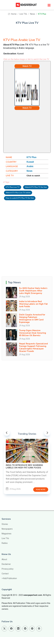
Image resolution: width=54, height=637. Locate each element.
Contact (5, 574)
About (4, 559)
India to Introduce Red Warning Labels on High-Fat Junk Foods (33, 304)
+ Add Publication (9, 578)
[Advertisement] (34, 131)
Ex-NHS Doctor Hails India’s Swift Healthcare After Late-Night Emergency (33, 291)
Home (13, 14)
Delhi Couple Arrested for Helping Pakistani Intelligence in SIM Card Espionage (32, 318)
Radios (5, 543)
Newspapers (7, 529)
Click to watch (33, 175)
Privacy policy (7, 569)
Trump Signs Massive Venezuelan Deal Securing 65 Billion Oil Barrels (32, 333)
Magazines (6, 534)
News (32, 14)
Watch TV (27, 66)
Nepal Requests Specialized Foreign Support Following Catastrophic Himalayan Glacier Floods (33, 347)
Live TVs (23, 14)
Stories (5, 524)
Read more (40, 490)
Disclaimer (6, 564)
